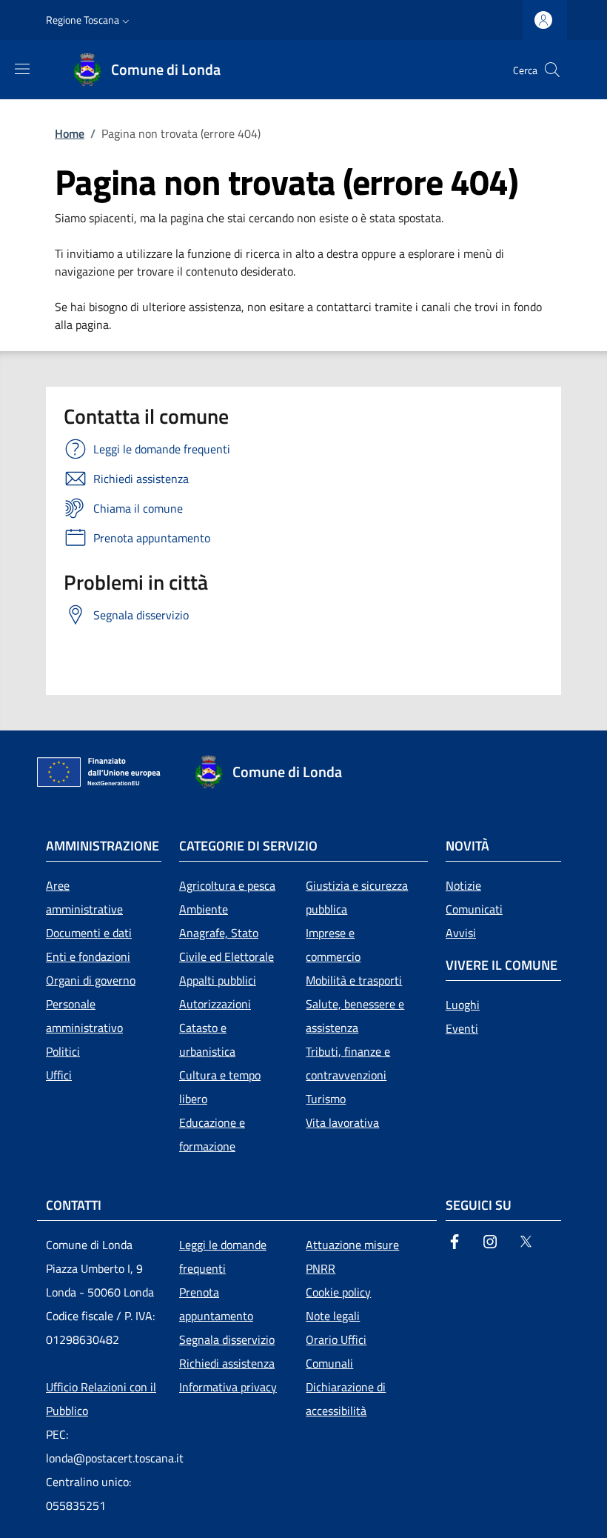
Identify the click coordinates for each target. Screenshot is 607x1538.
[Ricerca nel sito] (552, 70)
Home (69, 133)
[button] (89, 20)
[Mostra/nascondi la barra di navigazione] (22, 69)
